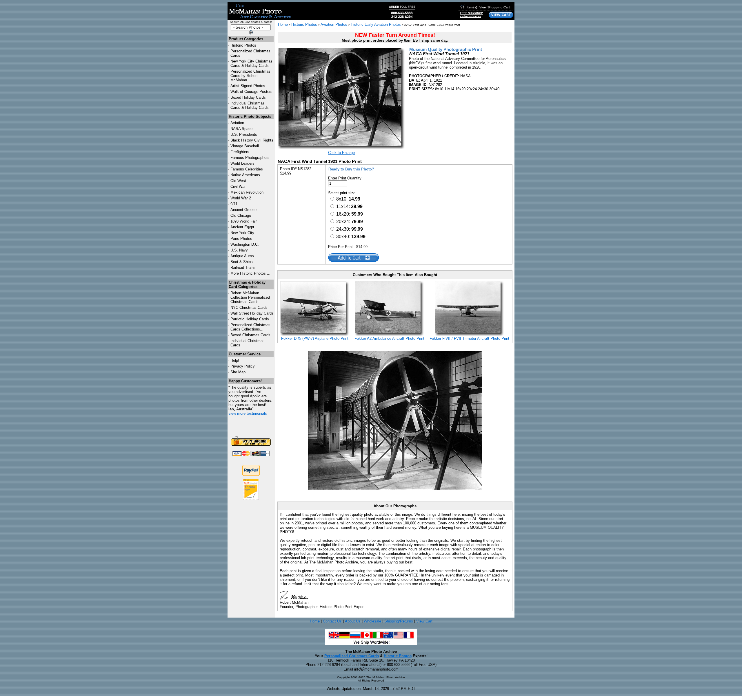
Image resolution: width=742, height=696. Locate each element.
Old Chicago (240, 215)
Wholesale (372, 621)
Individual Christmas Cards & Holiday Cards (249, 105)
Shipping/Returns (398, 621)
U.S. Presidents (243, 134)
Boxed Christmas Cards (250, 335)
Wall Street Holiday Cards (252, 313)
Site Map (237, 372)
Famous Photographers (250, 157)
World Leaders (242, 163)
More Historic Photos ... (250, 273)
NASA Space (241, 128)
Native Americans (245, 175)
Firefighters (239, 152)
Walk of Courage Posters (251, 91)
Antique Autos (242, 256)
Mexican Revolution (246, 192)
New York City (242, 233)
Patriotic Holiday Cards (249, 319)
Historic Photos (243, 45)
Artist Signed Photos (247, 86)
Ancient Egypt (242, 227)
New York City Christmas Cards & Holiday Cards (251, 63)
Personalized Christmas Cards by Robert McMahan (250, 75)
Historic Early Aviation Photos (376, 24)
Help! (234, 360)
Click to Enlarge (341, 152)
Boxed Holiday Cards (248, 97)
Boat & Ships (241, 262)
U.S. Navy (239, 250)
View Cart (424, 621)
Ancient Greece (243, 209)
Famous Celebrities (246, 169)
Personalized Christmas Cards (351, 656)
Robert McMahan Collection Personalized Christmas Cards (250, 297)
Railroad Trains (243, 267)
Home (283, 24)
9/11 (233, 204)
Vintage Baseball (244, 146)
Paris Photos (241, 238)
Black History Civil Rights (251, 140)
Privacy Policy (242, 366)
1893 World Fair (243, 221)
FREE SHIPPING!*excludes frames (471, 15)
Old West (238, 181)
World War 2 (240, 198)
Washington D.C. (244, 244)
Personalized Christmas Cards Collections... (250, 327)
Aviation (237, 123)
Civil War (237, 186)
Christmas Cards (249, 307)
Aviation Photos (334, 24)
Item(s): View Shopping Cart (488, 7)
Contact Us (332, 621)
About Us (353, 621)
